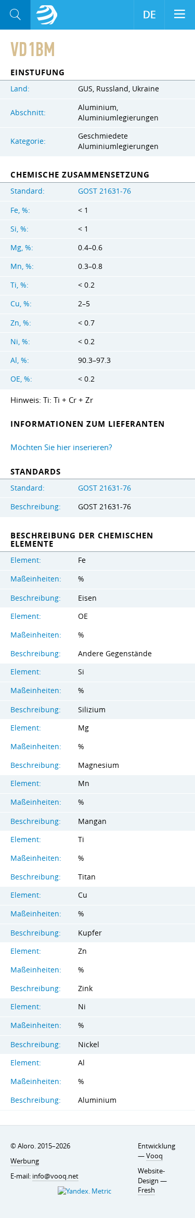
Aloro (47, 15)
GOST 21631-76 (104, 191)
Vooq (154, 1155)
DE (149, 14)
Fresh (146, 1190)
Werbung (24, 1161)
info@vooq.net (55, 1176)
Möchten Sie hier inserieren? (61, 447)
